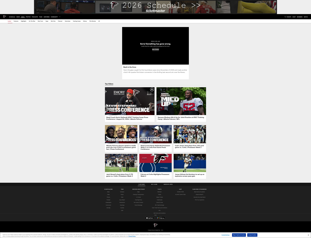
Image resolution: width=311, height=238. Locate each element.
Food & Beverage (138, 205)
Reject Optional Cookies (239, 235)
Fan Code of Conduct (138, 202)
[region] (155, 235)
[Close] (308, 235)
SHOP (180, 189)
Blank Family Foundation (199, 191)
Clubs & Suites (159, 202)
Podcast (108, 199)
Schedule (122, 191)
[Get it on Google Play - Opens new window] (161, 219)
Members (160, 191)
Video (108, 194)
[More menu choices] (59, 16)
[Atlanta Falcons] (155, 225)
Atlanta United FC (199, 194)
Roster (122, 194)
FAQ (159, 210)
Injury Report (122, 199)
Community (108, 205)
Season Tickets (159, 197)
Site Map (108, 207)
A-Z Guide (138, 197)
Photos (108, 197)
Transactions (122, 202)
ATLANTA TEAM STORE (180, 194)
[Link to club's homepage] (4, 17)
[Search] (285, 17)
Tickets (159, 194)
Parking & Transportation (138, 194)
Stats (122, 197)
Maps (138, 191)
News (108, 191)
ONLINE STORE (180, 191)
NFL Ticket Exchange (159, 205)
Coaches (122, 207)
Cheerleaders (108, 202)
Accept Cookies (252, 235)
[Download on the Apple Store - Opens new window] (149, 218)
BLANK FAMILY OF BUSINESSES (200, 189)
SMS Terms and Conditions (160, 213)
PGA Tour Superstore (199, 199)
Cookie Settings (226, 235)
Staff (122, 210)
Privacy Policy (132, 236)
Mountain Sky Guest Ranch (199, 197)
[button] (155, 49)
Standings (122, 205)
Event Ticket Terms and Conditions (159, 207)
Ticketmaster (159, 199)
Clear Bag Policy (138, 199)
